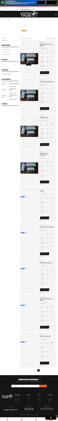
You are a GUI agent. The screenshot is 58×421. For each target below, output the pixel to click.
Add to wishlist (42, 110)
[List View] (23, 38)
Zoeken (3, 38)
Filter (28, 64)
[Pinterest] (32, 409)
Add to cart (44, 72)
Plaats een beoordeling (25, 9)
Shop (6, 19)
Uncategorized (6, 54)
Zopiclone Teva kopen (45, 336)
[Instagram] (30, 409)
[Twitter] (28, 409)
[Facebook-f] (25, 409)
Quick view (40, 110)
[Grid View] (21, 38)
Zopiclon (42, 191)
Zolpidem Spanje (44, 117)
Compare (44, 110)
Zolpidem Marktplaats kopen (47, 81)
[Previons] (21, 370)
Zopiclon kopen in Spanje (46, 262)
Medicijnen (42, 115)
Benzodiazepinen (43, 42)
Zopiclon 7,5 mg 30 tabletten (47, 227)
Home (3, 19)
